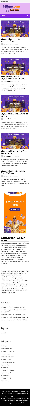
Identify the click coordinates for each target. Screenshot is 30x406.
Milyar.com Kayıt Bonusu (7, 370)
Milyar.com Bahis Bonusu (7, 351)
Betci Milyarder (8, 44)
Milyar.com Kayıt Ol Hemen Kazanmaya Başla (11, 40)
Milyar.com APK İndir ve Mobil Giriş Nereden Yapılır (14, 317)
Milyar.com (4, 346)
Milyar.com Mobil (5, 375)
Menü (4, 15)
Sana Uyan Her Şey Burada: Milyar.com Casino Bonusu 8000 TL (13, 77)
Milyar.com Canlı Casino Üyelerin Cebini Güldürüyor (13, 172)
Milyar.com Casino (6, 359)
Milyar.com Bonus (5, 354)
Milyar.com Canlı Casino (7, 357)
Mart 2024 (3, 333)
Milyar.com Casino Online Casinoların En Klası (13, 314)
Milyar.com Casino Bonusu (8, 362)
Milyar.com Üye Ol (6, 378)
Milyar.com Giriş (5, 365)
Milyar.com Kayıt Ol (6, 373)
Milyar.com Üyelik (5, 381)
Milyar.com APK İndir (6, 348)
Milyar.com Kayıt (5, 367)
